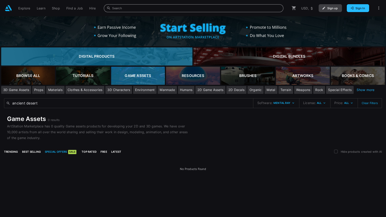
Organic (255, 90)
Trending (11, 151)
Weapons (303, 90)
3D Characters (118, 90)
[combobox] (193, 8)
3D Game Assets (16, 90)
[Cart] (294, 8)
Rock (319, 90)
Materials (55, 90)
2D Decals (236, 90)
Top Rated (89, 151)
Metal (271, 90)
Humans (186, 90)
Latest (116, 151)
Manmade (167, 90)
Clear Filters (370, 103)
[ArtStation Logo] (8, 8)
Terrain (285, 90)
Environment (145, 90)
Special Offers (60, 151)
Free (104, 151)
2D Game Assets (210, 90)
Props (38, 90)
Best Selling (31, 151)
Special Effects (340, 90)
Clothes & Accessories (85, 90)
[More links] (378, 8)
